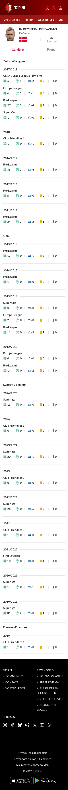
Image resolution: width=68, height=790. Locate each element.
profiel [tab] (51, 49)
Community (14, 676)
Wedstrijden (46, 19)
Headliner (45, 758)
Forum (29, 19)
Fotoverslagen (51, 676)
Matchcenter (11, 19)
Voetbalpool (15, 688)
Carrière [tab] (18, 49)
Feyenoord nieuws (25, 758)
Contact (11, 682)
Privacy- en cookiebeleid (32, 752)
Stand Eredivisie (52, 699)
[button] (54, 8)
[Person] (61, 7)
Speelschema (49, 682)
